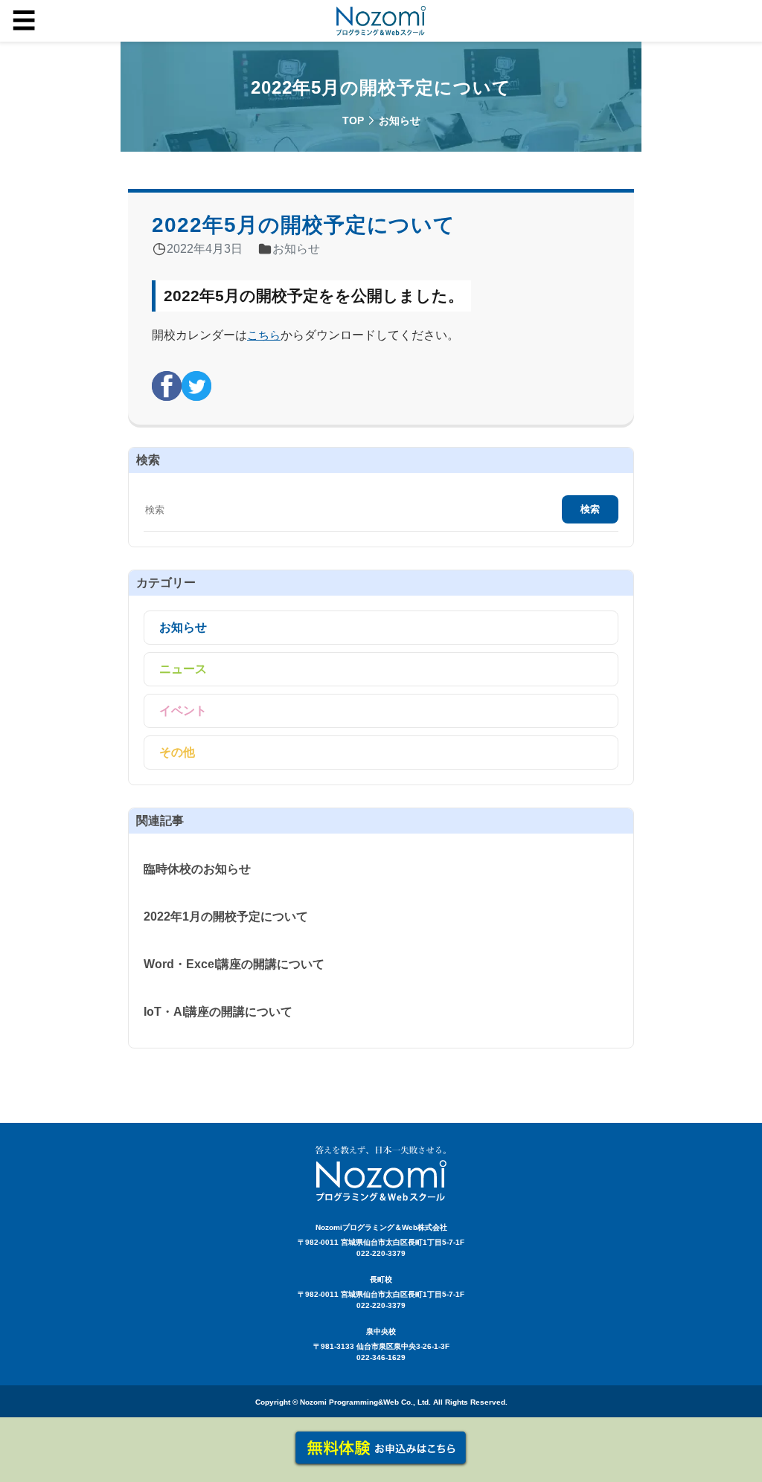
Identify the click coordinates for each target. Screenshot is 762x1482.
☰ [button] (24, 20)
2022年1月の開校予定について (226, 916)
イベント (183, 710)
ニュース (183, 669)
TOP (353, 120)
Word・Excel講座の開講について (234, 964)
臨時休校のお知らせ (197, 869)
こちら (264, 335)
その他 (177, 752)
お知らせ (183, 627)
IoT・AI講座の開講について (218, 1011)
